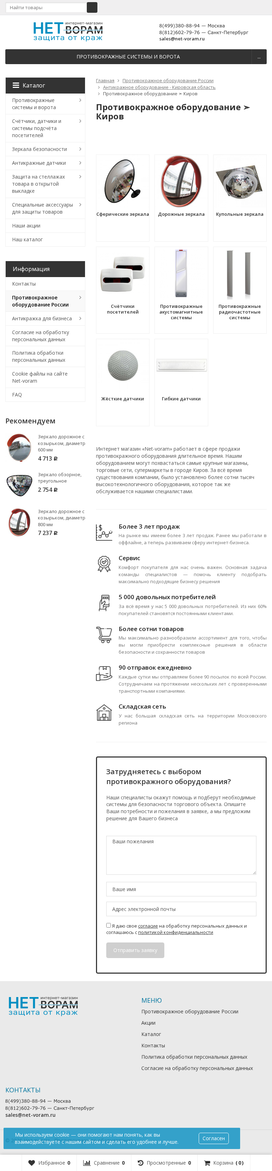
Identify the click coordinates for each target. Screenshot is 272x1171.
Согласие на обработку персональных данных (40, 336)
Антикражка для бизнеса (42, 318)
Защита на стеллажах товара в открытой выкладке (38, 183)
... (259, 56)
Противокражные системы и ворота (128, 56)
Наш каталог (27, 239)
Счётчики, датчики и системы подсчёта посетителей (36, 128)
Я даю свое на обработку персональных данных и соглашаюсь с (176, 929)
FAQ (17, 394)
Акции (148, 1022)
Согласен (214, 1138)
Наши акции (26, 225)
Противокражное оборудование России (40, 301)
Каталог (34, 85)
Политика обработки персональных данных (38, 356)
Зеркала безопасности (39, 149)
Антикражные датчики (39, 162)
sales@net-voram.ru (182, 38)
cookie (61, 1134)
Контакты (24, 283)
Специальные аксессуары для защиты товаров (42, 208)
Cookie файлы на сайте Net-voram (40, 377)
